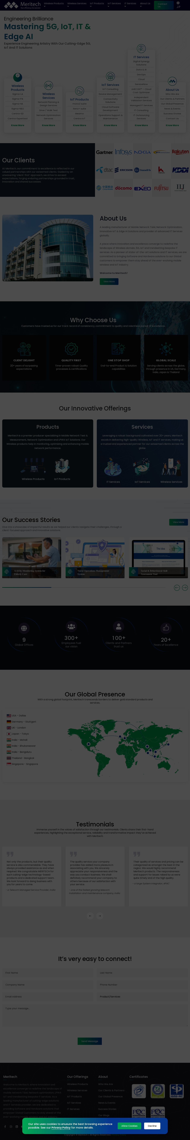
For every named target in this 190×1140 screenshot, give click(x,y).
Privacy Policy (61, 1127)
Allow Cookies (129, 1126)
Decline (152, 1126)
